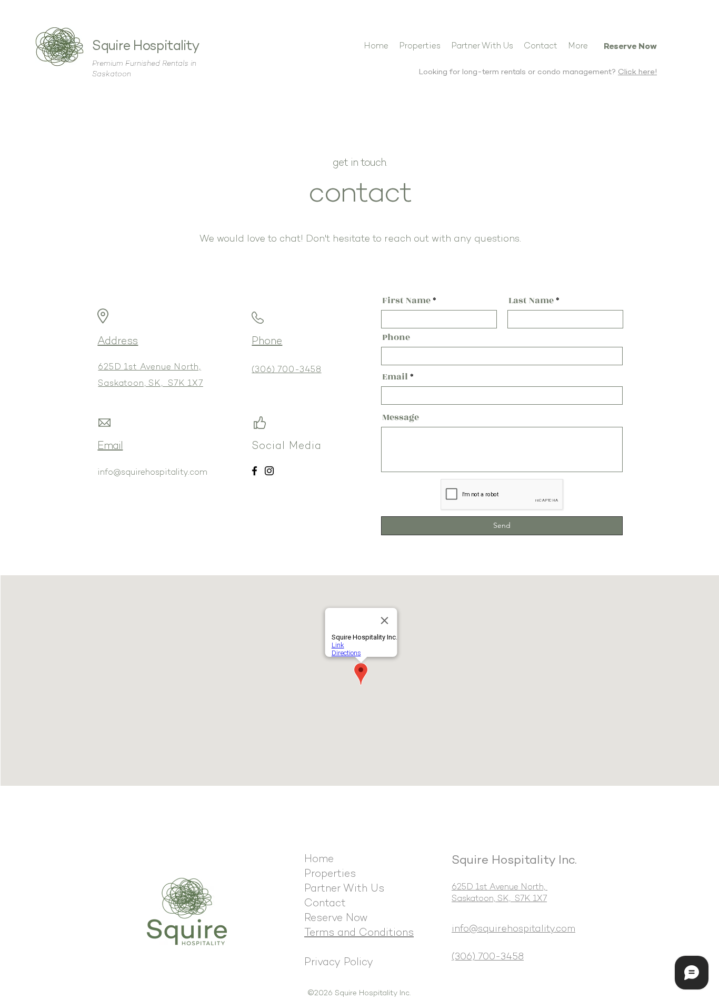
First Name (406, 300)
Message (400, 417)
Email (395, 377)
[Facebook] (254, 471)
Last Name (531, 300)
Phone (396, 337)
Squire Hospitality (145, 46)
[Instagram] (269, 471)
